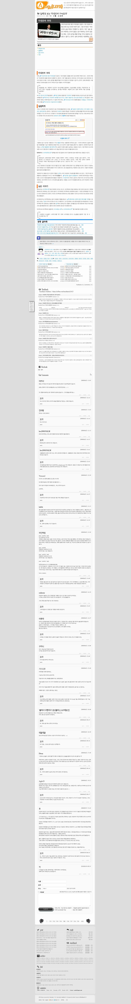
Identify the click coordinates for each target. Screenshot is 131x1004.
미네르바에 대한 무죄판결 (48, 76)
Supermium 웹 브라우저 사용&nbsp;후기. (79, 945)
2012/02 (76, 961)
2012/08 (53, 961)
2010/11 (90, 963)
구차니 (41, 646)
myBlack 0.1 (64, 997)
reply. (89, 394)
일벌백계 (40, 50)
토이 (47, 980)
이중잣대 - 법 (45, 313)
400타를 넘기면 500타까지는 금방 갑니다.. (79, 935)
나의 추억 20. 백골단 (69, 271)
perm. (80, 394)
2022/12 (43, 958)
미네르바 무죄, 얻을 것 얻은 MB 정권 (45, 225)
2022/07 (62, 958)
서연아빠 (78, 979)
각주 (39, 54)
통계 (42, 369)
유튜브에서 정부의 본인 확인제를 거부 (79, 199)
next (88, 921)
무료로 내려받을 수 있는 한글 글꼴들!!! (45, 279)
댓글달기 (32, 309)
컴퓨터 (87, 251)
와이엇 (90, 979)
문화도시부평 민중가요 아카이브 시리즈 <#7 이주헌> (48, 267)
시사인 (52, 971)
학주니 (56, 980)
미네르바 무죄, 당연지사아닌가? (50, 338)
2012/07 (57, 961)
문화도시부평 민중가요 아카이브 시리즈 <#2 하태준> (46, 945)
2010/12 (85, 963)
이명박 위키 (63, 138)
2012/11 (39, 961)
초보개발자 (41, 980)
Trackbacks (80, 284)
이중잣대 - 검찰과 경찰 (47, 347)
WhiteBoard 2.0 (83, 997)
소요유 (82, 979)
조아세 (64, 975)
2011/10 (39, 963)
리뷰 (61, 253)
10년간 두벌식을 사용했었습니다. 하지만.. (79, 937)
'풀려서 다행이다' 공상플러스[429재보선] (54, 710)
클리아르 (44, 980)
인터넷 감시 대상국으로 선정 (52, 102)
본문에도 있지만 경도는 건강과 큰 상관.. (79, 939)
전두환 (50, 260)
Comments (88, 284)
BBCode (80, 891)
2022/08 (58, 958)
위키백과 (45, 189)
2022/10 (53, 958)
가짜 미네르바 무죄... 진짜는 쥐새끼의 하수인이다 (53, 355)
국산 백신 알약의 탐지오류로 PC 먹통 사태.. (79, 950)
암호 (39, 885)
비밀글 (42, 892)
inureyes (41, 979)
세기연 (54, 975)
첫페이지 (32, 303)
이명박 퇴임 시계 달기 (69, 269)
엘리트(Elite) (45, 330)
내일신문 (41, 971)
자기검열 (46, 260)
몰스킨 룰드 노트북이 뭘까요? (44, 231)
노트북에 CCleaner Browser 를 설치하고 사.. (79, 947)
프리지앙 (53, 980)
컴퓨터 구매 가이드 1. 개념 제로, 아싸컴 (72, 274)
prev (41, 921)
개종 (40, 975)
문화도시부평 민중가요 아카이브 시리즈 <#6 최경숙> (46, 934)
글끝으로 (32, 306)
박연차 (60, 258)
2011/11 (91, 961)
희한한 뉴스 (59, 260)
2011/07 (53, 963)
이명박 (63, 115)
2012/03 (72, 961)
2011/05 (62, 963)
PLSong (38, 975)
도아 (47, 16)
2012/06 (62, 961)
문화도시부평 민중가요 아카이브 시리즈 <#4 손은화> (46, 941)
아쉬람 (87, 979)
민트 (74, 979)
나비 (55, 979)
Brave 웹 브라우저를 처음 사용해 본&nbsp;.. (79, 949)
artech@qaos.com (78, 990)
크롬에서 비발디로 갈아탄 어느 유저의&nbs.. (79, 952)
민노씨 (72, 979)
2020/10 (72, 958)
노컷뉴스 (44, 971)
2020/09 (77, 958)
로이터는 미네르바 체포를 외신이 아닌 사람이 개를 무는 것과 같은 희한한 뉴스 (65, 97)
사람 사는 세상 (50, 975)
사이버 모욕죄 (71, 258)
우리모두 (56, 975)
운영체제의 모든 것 (49, 249)
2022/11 (48, 958)
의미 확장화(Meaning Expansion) (50, 321)
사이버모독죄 (46, 152)
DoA (74, 997)
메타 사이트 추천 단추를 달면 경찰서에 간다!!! (48, 233)
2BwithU (38, 979)
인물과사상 (61, 975)
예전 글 (57, 95)
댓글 (39, 369)
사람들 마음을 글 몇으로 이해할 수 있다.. (79, 932)
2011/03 (71, 963)
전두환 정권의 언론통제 (71, 175)
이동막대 (32, 310)
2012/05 (67, 961)
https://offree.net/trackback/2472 (62, 291)
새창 (82, 225)
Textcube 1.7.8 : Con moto (55, 997)
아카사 (41, 381)
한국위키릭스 (66, 971)
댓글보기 (32, 308)
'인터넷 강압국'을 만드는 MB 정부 (45, 229)
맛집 (58, 253)
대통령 (58, 142)
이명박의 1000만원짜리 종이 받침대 (72, 272)
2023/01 (39, 958)
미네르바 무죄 (41, 48)
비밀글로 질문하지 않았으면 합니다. (81, 908)
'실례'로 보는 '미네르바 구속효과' (53, 13)
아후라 (41, 619)
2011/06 (58, 963)
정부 (59, 173)
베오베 (49, 264)
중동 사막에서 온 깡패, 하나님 (71, 279)
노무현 (51, 258)
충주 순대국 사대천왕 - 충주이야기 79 (44, 950)
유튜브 (88, 258)
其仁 (53, 979)
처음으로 (32, 305)
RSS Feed (87, 374)
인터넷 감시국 (68, 99)
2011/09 (43, 963)
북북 (76, 979)
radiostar (42, 593)
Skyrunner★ (49, 979)
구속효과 (41, 258)
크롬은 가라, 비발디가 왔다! (43, 271)
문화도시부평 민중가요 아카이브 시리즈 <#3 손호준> (46, 943)
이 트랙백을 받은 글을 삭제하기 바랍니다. (46, 277)
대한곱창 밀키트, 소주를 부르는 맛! (43, 952)
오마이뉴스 (55, 971)
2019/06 (81, 958)
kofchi (41, 507)
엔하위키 (56, 115)
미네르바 (69, 95)
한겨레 (62, 971)
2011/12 (86, 961)
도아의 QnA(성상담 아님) (43, 266)
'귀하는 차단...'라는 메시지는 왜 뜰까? (63, 908)
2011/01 (80, 963)
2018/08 (91, 958)
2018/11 (86, 958)
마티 (70, 979)
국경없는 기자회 (86, 99)
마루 (68, 979)
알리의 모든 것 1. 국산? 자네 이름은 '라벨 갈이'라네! (48, 274)
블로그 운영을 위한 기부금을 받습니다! (45, 272)
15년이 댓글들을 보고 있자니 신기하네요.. (79, 934)
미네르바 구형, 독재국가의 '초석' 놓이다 (51, 294)
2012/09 (48, 961)
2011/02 (75, 963)
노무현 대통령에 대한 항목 (47, 147)
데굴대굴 (42, 733)
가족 (53, 253)
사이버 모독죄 (65, 258)
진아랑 (41, 410)
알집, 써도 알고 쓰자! (69, 277)
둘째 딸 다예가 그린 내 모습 (57, 255)
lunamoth (45, 979)
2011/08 (48, 963)
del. (91, 294)
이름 (39, 881)
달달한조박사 (58, 979)
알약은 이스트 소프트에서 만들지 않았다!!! (73, 266)
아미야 (85, 979)
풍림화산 (50, 980)
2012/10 (43, 961)
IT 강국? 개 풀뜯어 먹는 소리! (44, 227)
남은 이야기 (41, 52)
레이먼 (62, 979)
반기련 (46, 975)
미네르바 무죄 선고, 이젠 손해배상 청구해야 (52, 303)
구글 (44, 201)
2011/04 (67, 963)
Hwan (41, 753)
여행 (56, 253)
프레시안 (59, 971)
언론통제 (76, 258)
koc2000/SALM (44, 431)
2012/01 (81, 961)
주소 (39, 888)
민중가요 (43, 975)
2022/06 (67, 958)
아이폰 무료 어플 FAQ (42, 269)
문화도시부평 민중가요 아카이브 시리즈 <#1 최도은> (46, 947)
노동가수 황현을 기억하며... (42, 939)
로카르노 (65, 979)
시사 (50, 253)
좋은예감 (32, 302)
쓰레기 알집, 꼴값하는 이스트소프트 (72, 267)
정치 (51, 16)
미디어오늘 (49, 971)
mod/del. (84, 394)
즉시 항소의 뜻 (42, 95)
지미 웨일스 (57, 209)
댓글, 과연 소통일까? (77, 909)
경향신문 (38, 971)
